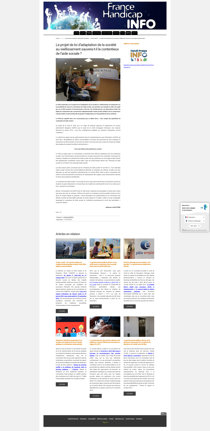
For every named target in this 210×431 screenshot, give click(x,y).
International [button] (96, 33)
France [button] (89, 33)
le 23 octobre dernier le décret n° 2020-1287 (104, 282)
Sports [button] (128, 33)
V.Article (75, 369)
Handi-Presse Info (73, 419)
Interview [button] (116, 33)
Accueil (76, 33)
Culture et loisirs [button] (106, 33)
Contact (111, 419)
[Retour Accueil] (105, 16)
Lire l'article (62, 311)
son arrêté (93, 284)
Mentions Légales (102, 419)
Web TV (134, 33)
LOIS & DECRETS (68, 217)
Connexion (139, 419)
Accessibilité (91, 419)
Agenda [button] (83, 33)
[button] (165, 413)
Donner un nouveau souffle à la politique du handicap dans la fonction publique (71, 367)
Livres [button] (122, 33)
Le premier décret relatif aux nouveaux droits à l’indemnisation (139, 287)
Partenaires (83, 419)
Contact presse (130, 419)
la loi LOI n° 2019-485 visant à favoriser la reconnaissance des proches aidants (105, 353)
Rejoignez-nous (119, 419)
